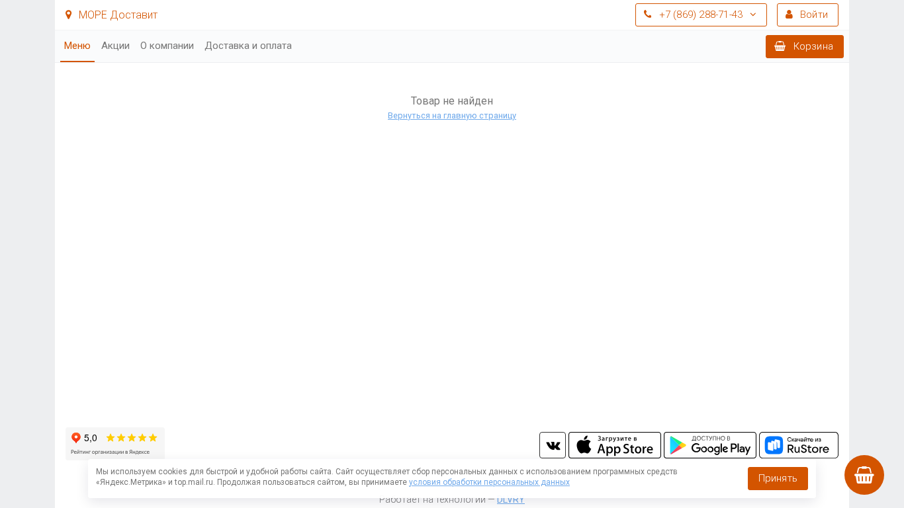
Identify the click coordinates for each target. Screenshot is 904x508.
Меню (77, 46)
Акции (115, 46)
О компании (167, 46)
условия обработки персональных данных (489, 482)
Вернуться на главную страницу (452, 115)
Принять (777, 478)
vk (552, 445)
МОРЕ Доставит (117, 15)
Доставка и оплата (248, 46)
